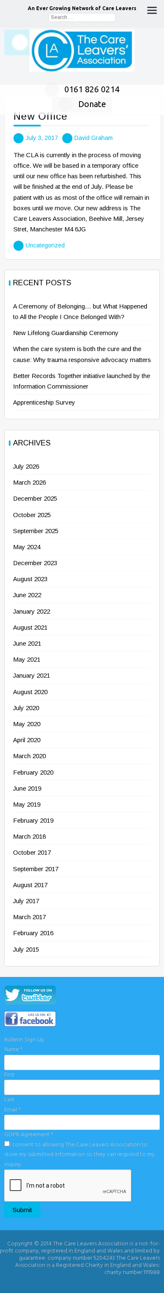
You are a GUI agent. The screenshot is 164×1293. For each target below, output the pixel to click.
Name (13, 1049)
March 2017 (29, 916)
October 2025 (32, 514)
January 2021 (31, 675)
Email (12, 1110)
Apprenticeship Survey (44, 402)
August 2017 (30, 884)
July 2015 (26, 949)
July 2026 (26, 466)
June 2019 (27, 788)
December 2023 (35, 562)
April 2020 (26, 739)
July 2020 (26, 707)
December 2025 (35, 498)
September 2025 (35, 530)
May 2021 (26, 659)
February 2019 (33, 820)
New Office (40, 116)
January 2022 (31, 611)
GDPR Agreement (28, 1135)
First (9, 1075)
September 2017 (35, 868)
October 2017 (32, 852)
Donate (92, 104)
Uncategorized (45, 245)
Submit (22, 1209)
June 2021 (27, 643)
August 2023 (30, 578)
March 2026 (29, 482)
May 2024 (26, 546)
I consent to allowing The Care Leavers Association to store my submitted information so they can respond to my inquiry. (79, 1155)
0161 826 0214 (91, 89)
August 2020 (30, 691)
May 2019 (26, 804)
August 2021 (30, 627)
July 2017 (26, 900)
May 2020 (26, 723)
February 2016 (33, 932)
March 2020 (29, 755)
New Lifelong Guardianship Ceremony (66, 332)
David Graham (93, 137)
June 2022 (27, 594)
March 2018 (29, 836)
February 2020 (33, 772)
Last (9, 1100)
